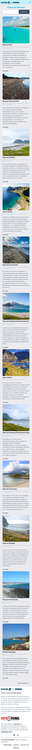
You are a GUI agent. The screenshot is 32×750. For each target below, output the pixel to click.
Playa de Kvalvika (9, 543)
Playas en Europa (9, 48)
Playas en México (9, 104)
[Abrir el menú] (30, 2)
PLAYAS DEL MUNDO (15, 693)
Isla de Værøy (7, 212)
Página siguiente (23, 683)
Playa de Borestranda (10, 265)
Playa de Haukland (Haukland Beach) (16, 321)
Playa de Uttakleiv (9, 157)
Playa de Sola (7, 45)
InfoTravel (17, 724)
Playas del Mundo (15, 214)
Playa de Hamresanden (11, 101)
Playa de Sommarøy (10, 489)
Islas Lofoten (7, 377)
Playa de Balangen (9, 652)
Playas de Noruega (20, 47)
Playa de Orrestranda (10, 599)
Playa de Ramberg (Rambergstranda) (16, 432)
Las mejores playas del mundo (10, 47)
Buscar (24, 11)
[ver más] (5, 70)
